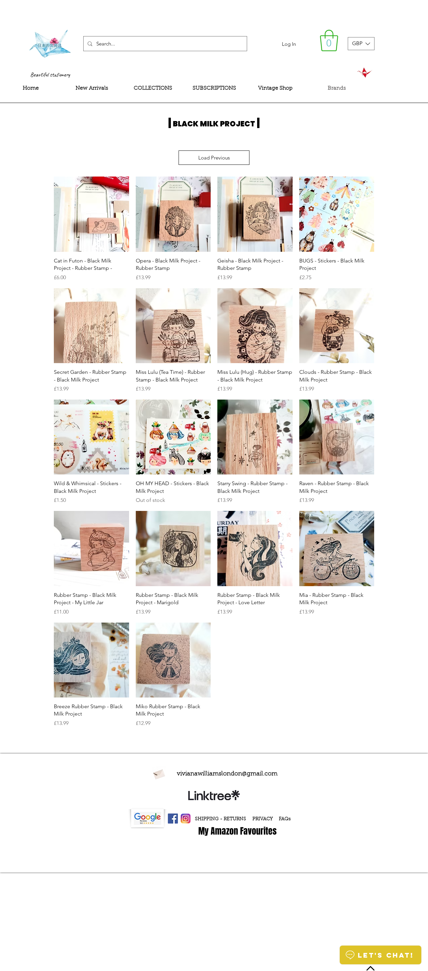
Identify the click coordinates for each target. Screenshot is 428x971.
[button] (329, 40)
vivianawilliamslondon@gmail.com (227, 774)
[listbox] (361, 43)
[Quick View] (91, 214)
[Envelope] (159, 773)
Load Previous (214, 157)
